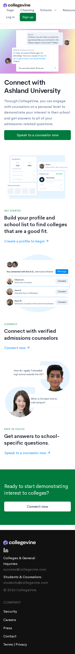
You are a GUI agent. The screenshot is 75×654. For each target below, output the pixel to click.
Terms (8, 644)
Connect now (15, 348)
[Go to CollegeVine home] (16, 5)
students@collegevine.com (25, 582)
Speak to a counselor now (38, 135)
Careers (9, 620)
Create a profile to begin (24, 241)
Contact (9, 636)
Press (7, 628)
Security (10, 611)
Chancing (27, 10)
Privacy (21, 644)
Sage (10, 10)
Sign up (27, 17)
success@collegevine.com (24, 569)
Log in (10, 17)
